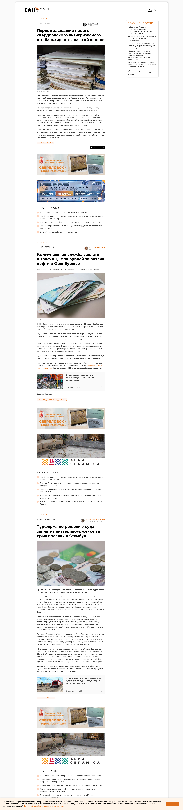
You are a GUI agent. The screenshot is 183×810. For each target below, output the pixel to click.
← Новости (42, 18)
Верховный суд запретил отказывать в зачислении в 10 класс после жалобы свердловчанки (70, 796)
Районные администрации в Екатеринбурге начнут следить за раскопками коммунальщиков (67, 790)
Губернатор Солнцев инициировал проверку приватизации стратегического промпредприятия (141, 30)
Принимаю (172, 804)
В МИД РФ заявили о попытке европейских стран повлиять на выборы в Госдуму (72, 503)
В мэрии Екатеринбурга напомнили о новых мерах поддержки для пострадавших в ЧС (69, 484)
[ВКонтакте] (91, 147)
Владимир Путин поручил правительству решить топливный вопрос (70, 776)
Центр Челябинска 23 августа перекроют (58, 232)
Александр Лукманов (95, 519)
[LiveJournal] (103, 147)
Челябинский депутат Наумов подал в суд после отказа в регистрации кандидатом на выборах (71, 217)
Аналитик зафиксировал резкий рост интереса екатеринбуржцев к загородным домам (142, 64)
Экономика (50, 142)
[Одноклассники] (94, 147)
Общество (62, 399)
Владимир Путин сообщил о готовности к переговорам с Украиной (70, 222)
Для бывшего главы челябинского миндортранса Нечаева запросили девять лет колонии (70, 497)
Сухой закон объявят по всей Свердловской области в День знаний (140, 72)
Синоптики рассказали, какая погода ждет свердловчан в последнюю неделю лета (71, 227)
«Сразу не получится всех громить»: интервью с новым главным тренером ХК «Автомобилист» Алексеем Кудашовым (140, 55)
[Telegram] (97, 147)
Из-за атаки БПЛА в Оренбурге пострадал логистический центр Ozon (71, 785)
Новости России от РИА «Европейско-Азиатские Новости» (32, 10)
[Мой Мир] (100, 147)
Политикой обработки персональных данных (43, 806)
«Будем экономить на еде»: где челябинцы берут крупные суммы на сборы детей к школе (141, 46)
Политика (41, 142)
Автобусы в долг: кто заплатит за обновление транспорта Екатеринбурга (142, 38)
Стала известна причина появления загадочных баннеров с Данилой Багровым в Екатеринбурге (70, 781)
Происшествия (52, 399)
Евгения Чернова (97, 247)
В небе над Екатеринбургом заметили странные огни (63, 212)
